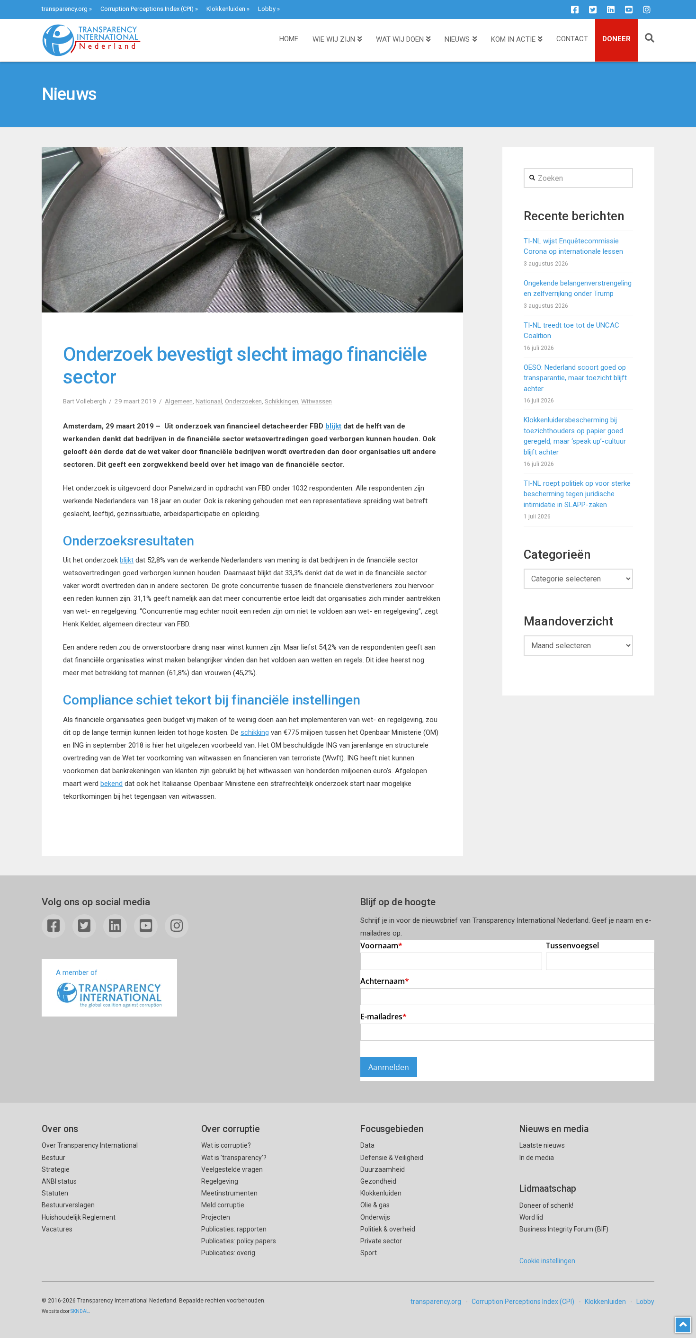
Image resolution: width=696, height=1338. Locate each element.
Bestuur (53, 1157)
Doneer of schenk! (546, 1205)
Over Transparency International (90, 1145)
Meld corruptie (222, 1205)
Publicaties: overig (228, 1253)
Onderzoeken (243, 401)
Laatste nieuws (542, 1145)
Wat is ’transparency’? (234, 1157)
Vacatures (57, 1229)
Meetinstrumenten (229, 1193)
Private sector (381, 1241)
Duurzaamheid (382, 1169)
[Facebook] (574, 9)
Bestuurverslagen (68, 1205)
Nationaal (209, 401)
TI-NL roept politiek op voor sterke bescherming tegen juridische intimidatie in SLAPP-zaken (577, 494)
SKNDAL (80, 1311)
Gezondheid (378, 1181)
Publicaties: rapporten (234, 1229)
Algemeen (179, 401)
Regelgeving (219, 1181)
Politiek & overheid (387, 1229)
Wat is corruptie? (226, 1145)
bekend (111, 783)
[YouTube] (628, 9)
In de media (536, 1157)
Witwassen (316, 401)
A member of (77, 972)
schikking (255, 732)
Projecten (215, 1217)
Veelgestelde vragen (232, 1169)
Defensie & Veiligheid (391, 1157)
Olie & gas (375, 1205)
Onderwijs (375, 1217)
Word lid (531, 1217)
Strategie (56, 1169)
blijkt (333, 426)
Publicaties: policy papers (238, 1241)
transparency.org (65, 8)
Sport (368, 1253)
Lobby (267, 8)
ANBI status (59, 1181)
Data (367, 1145)
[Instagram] (646, 9)
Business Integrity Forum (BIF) (563, 1229)
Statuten (55, 1193)
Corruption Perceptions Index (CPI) (147, 8)
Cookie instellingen (547, 1261)
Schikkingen (281, 401)
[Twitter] (592, 9)
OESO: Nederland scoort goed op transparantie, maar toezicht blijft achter (575, 378)
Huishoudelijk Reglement (79, 1217)
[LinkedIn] (610, 9)
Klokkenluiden (225, 8)
